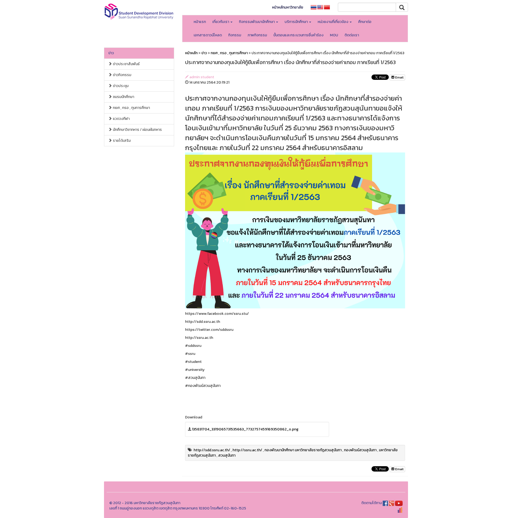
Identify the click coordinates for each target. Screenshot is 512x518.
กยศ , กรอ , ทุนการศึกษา (131, 108)
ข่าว (111, 53)
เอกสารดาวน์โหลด (208, 35)
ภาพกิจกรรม (257, 35)
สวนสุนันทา (226, 455)
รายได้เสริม (121, 140)
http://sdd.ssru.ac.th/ (212, 450)
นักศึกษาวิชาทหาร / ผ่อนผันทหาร (137, 129)
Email (398, 77)
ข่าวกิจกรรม (121, 75)
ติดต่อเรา (352, 35)
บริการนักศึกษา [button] (297, 22)
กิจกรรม (234, 35)
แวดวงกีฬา (121, 118)
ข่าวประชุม (120, 86)
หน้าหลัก (191, 53)
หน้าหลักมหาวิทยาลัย (287, 7)
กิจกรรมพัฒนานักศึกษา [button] (257, 22)
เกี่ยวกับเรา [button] (221, 22)
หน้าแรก (200, 22)
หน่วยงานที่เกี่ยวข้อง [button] (333, 22)
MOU (334, 35)
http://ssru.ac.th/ (247, 450)
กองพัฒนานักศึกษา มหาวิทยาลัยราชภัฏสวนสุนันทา (303, 450)
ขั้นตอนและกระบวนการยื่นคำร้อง (298, 35)
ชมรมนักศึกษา (123, 97)
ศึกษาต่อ (364, 22)
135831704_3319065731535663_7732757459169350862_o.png (245, 429)
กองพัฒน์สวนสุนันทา (360, 450)
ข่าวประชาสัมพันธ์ (126, 64)
